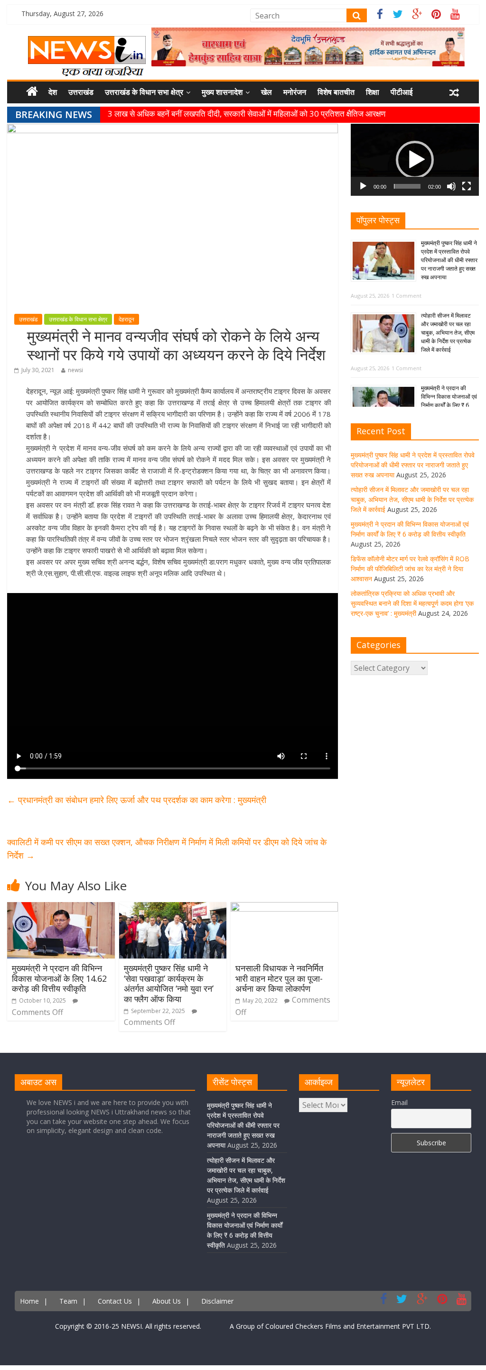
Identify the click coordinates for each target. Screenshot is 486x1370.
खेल (266, 92)
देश (52, 92)
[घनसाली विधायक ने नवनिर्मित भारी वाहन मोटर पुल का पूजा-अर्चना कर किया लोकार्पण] (284, 908)
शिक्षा (372, 92)
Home (29, 1301)
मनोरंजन (294, 92)
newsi (75, 370)
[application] (415, 160)
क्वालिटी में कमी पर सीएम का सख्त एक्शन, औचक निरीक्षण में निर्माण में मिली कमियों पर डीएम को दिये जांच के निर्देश (167, 848)
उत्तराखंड (80, 92)
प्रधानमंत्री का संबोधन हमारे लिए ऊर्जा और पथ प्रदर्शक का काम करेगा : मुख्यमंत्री (136, 799)
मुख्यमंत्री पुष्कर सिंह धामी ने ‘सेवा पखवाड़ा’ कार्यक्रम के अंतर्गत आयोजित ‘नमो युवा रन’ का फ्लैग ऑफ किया (169, 983)
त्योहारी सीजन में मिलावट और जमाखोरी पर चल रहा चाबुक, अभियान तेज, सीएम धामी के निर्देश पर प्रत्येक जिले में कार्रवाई (448, 332)
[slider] (407, 186)
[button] (415, 160)
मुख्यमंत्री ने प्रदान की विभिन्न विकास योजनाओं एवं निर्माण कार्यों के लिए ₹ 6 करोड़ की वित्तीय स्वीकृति (449, 401)
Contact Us (115, 1301)
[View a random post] (454, 92)
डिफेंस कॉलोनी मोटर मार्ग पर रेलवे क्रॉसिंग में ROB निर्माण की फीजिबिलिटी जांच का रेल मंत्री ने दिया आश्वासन (410, 568)
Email (399, 1102)
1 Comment (406, 295)
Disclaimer (217, 1301)
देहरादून (126, 319)
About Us (166, 1301)
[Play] (363, 186)
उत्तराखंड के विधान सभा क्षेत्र (144, 92)
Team (68, 1301)
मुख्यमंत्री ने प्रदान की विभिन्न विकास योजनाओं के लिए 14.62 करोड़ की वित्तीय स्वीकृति (59, 978)
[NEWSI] (87, 42)
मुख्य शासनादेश (222, 92)
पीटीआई (401, 92)
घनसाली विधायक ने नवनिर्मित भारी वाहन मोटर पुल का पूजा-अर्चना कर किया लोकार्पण (279, 978)
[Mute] (451, 186)
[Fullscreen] (466, 186)
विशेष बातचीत (336, 92)
